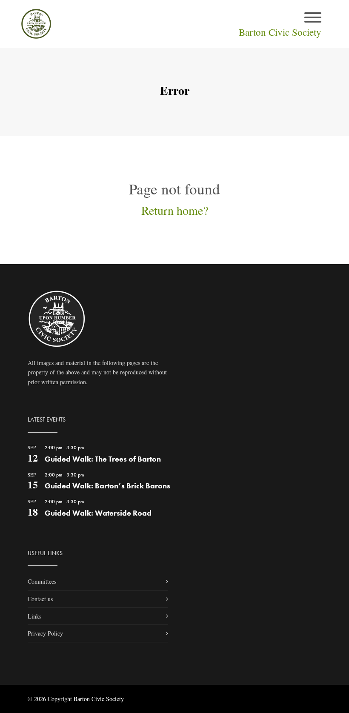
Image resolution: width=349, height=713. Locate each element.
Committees (42, 581)
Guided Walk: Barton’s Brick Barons (107, 486)
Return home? (174, 210)
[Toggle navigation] (313, 18)
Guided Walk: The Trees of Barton (103, 459)
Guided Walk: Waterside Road (98, 513)
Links (34, 616)
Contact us (40, 599)
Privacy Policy (45, 633)
